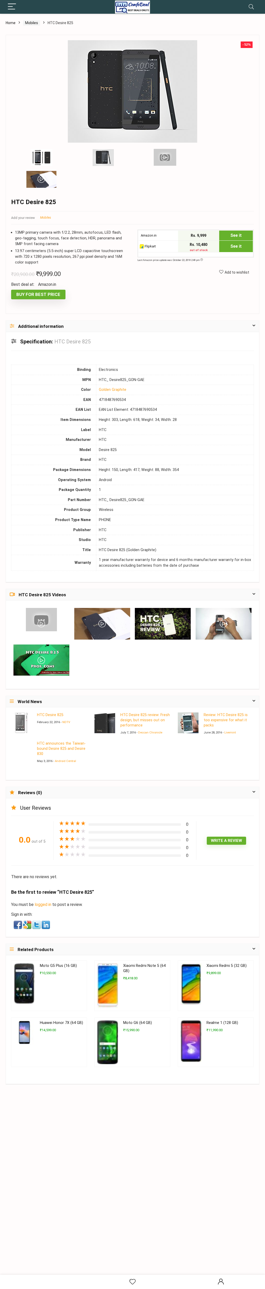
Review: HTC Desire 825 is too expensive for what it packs (226, 720)
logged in (43, 904)
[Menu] (12, 7)
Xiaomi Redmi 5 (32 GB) (227, 966)
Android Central (65, 761)
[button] (18, 924)
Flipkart (150, 246)
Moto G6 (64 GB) (137, 1023)
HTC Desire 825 (50, 715)
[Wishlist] (132, 1282)
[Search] (251, 7)
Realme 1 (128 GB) (222, 1023)
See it (236, 235)
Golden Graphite (112, 389)
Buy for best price (38, 294)
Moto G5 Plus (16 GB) (58, 966)
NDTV (66, 722)
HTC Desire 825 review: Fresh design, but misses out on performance (145, 720)
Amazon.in (148, 235)
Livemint (230, 732)
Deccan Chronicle (150, 732)
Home (11, 23)
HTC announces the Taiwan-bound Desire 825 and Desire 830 (61, 748)
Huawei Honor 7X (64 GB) (61, 1023)
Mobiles (31, 23)
